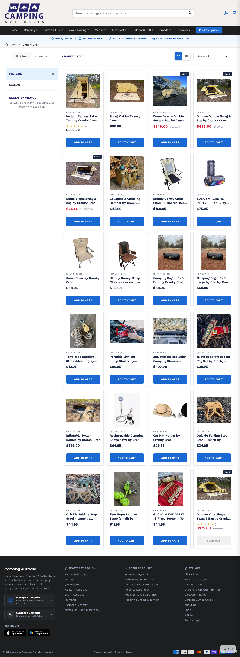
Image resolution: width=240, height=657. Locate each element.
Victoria (69, 579)
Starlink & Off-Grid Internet (202, 589)
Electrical (119, 30)
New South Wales (75, 574)
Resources (183, 30)
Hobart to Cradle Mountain (141, 599)
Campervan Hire (194, 584)
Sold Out (213, 540)
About (97, 652)
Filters (24, 56)
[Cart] (234, 13)
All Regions (191, 574)
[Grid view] (178, 56)
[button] (95, 78)
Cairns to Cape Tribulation (141, 584)
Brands (165, 30)
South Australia (74, 594)
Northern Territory (76, 604)
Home (14, 30)
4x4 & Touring (79, 30)
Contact (108, 652)
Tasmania (70, 599)
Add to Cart (83, 142)
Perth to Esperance (137, 589)
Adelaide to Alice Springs (140, 594)
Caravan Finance (195, 594)
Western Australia (75, 589)
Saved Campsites (195, 579)
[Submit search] (190, 13)
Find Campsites (209, 30)
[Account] (226, 13)
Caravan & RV (53, 30)
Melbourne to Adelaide (139, 579)
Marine (100, 30)
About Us (190, 604)
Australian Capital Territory (81, 609)
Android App (192, 620)
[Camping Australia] (24, 13)
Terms (129, 652)
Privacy (119, 652)
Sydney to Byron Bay (137, 574)
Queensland (72, 584)
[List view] (186, 56)
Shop (187, 609)
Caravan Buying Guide (198, 599)
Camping (31, 30)
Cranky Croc (31, 44)
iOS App (189, 614)
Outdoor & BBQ (143, 30)
